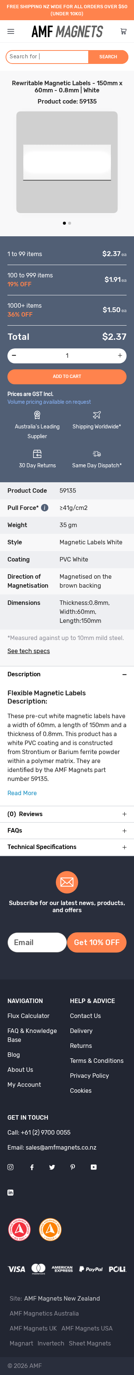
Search (108, 56)
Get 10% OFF (96, 942)
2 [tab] (69, 223)
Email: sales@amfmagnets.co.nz (51, 1147)
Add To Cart (67, 376)
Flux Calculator (28, 1015)
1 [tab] (64, 223)
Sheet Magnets (90, 1343)
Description (24, 674)
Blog (13, 1054)
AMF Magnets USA (87, 1328)
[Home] (67, 31)
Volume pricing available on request (49, 402)
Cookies (81, 1090)
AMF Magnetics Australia (44, 1313)
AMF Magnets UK (33, 1328)
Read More (22, 793)
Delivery (81, 1030)
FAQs (14, 830)
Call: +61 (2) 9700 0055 (38, 1132)
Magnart (21, 1343)
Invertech (51, 1343)
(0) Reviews (25, 814)
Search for (25, 56)
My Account (24, 1084)
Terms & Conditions (97, 1060)
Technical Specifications (42, 847)
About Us (20, 1069)
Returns (81, 1045)
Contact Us (85, 1015)
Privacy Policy (89, 1075)
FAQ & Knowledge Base (32, 1035)
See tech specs (28, 651)
